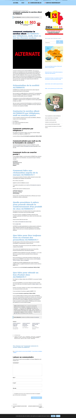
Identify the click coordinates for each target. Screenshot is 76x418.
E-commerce (38, 336)
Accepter (53, 415)
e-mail (17, 146)
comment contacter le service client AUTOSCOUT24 (26, 324)
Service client (24, 338)
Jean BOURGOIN (25, 10)
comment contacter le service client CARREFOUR (16, 324)
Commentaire (16, 362)
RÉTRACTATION (17, 338)
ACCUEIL (15, 2)
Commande (28, 336)
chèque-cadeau (35, 284)
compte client (18, 223)
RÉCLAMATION (29, 337)
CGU (22, 2)
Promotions (33, 252)
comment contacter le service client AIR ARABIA (36, 324)
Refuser (58, 415)
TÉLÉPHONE (33, 338)
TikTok (14, 260)
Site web (14, 388)
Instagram (27, 260)
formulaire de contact (28, 146)
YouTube (18, 260)
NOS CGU (15, 313)
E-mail (14, 382)
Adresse (16, 336)
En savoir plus (36, 17)
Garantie (16, 337)
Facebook (38, 258)
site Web (21, 246)
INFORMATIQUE (17, 335)
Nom (14, 377)
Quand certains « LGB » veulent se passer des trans (54, 83)
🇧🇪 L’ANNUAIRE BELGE (34, 2)
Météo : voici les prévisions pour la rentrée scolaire (54, 88)
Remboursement (36, 337)
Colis (24, 336)
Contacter (33, 336)
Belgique (20, 336)
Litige (20, 337)
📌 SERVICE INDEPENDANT (52, 2)
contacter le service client (24, 32)
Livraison (24, 337)
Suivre (28, 338)
